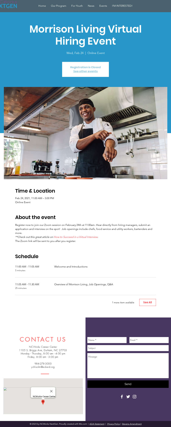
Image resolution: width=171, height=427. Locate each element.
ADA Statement (97, 424)
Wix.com (83, 424)
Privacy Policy (113, 424)
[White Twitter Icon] (128, 396)
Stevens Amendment (132, 424)
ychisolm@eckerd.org (43, 367)
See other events (85, 71)
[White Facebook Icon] (121, 396)
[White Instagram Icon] (134, 396)
